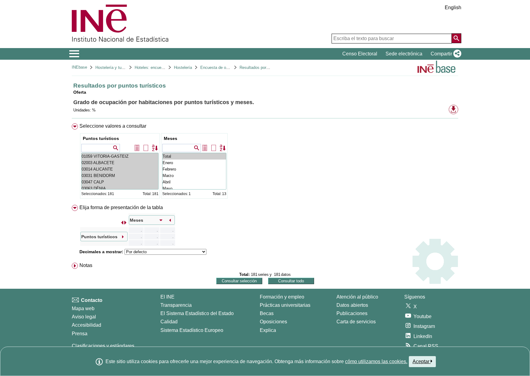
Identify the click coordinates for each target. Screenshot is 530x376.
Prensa (79, 333)
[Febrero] (194, 169)
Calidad (169, 321)
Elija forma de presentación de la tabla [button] (121, 207)
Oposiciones (273, 321)
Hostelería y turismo (113, 67)
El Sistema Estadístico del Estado (197, 313)
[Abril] (194, 182)
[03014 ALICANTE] (120, 169)
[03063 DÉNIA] (120, 188)
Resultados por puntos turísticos (268, 67)
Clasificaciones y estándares (103, 345)
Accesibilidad (86, 325)
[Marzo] (194, 175)
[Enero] (194, 163)
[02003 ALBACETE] (120, 163)
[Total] (194, 156)
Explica (268, 330)
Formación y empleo (282, 296)
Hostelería (183, 67)
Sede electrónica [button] (404, 53)
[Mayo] (194, 188)
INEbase (79, 67)
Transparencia (176, 305)
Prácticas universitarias (285, 305)
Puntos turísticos (101, 138)
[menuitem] (265, 162)
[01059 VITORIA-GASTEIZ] (120, 156)
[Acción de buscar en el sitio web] (456, 38)
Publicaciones (351, 313)
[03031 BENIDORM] (120, 175)
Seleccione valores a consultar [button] (112, 126)
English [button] (453, 7)
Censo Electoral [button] (359, 53)
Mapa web (83, 308)
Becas (267, 313)
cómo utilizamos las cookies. (376, 361)
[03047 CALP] (120, 182)
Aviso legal (84, 316)
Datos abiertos (352, 305)
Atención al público (357, 296)
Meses (170, 138)
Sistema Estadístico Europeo (191, 330)
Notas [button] (85, 265)
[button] (444, 53)
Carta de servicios (356, 321)
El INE (167, 296)
